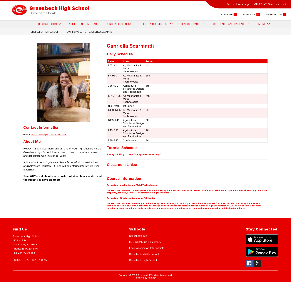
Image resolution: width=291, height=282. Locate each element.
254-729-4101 (30, 248)
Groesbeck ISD (138, 235)
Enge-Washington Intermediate (146, 248)
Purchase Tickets (118, 24)
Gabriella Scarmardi (100, 32)
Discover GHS (47, 24)
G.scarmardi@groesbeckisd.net (49, 134)
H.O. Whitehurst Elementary (145, 241)
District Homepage (238, 4)
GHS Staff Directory (266, 4)
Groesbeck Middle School (144, 254)
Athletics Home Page (83, 24)
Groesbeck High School (44, 32)
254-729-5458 (26, 252)
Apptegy (152, 277)
